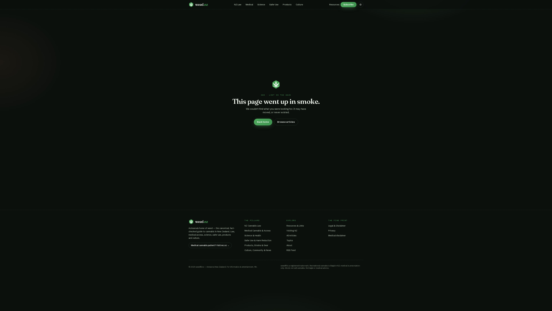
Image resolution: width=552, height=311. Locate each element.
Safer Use (273, 4)
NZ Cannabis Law (253, 225)
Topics (289, 240)
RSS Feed (291, 250)
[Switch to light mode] (360, 4)
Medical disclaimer (337, 235)
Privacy (332, 230)
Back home (263, 122)
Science (261, 4)
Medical (249, 4)
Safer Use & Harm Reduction (258, 240)
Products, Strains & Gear (256, 245)
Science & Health (253, 235)
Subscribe (348, 4)
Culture (299, 4)
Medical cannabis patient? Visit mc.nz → (210, 245)
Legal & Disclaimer (337, 225)
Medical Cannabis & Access (258, 230)
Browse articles (286, 122)
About (289, 245)
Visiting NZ (291, 230)
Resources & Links (295, 225)
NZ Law (237, 4)
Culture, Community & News (258, 250)
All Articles (291, 235)
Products (287, 4)
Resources (334, 4)
